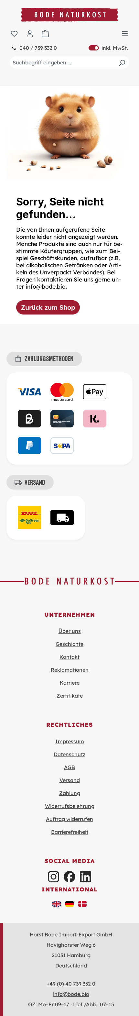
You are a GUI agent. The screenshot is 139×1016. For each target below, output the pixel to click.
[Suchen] (121, 62)
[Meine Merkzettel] (14, 33)
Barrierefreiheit (69, 832)
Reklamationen (70, 670)
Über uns (70, 631)
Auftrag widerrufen (69, 819)
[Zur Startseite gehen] (69, 15)
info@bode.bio (71, 994)
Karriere (70, 682)
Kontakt (69, 657)
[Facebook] (69, 876)
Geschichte (69, 644)
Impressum (69, 741)
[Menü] (125, 33)
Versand (69, 780)
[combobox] (69, 62)
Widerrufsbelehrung (69, 806)
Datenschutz (69, 754)
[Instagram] (53, 876)
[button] (56, 903)
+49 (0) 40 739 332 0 (71, 983)
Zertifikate (70, 695)
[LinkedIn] (85, 876)
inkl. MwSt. (108, 48)
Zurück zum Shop (48, 307)
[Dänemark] (82, 903)
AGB (69, 767)
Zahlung (69, 793)
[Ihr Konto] (29, 33)
